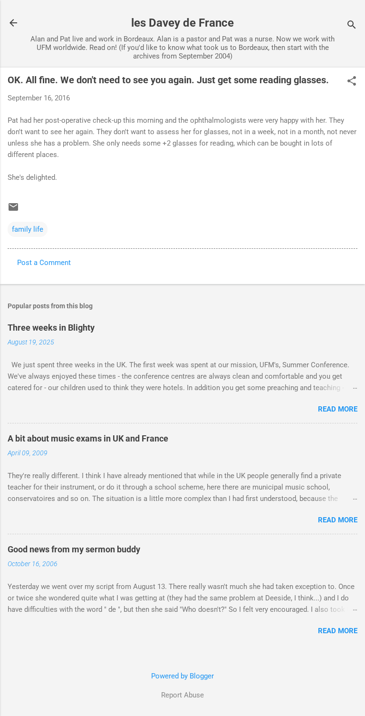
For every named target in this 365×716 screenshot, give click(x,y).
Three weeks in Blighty (51, 328)
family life (27, 229)
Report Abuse (182, 695)
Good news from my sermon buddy (74, 549)
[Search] (351, 25)
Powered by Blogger (182, 676)
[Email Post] (13, 210)
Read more (337, 409)
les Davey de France (182, 22)
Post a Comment (44, 262)
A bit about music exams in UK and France (88, 438)
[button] (351, 81)
